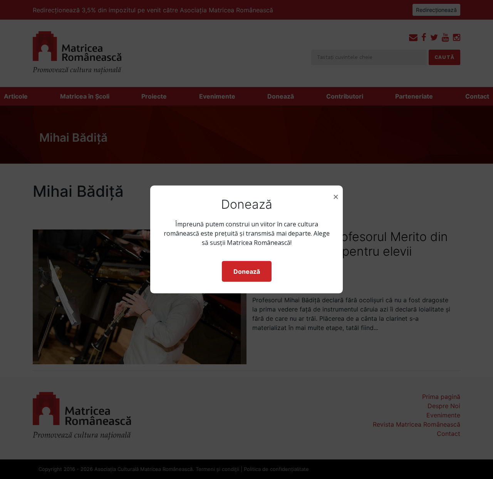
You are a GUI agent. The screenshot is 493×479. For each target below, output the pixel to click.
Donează (246, 271)
